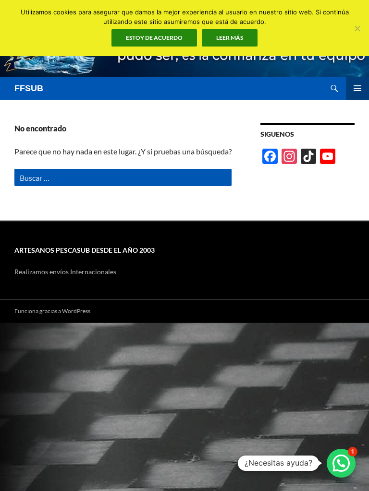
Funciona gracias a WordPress (52, 311)
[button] (341, 463)
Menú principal (357, 88)
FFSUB (28, 88)
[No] (357, 28)
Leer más (229, 37)
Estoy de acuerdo (154, 37)
